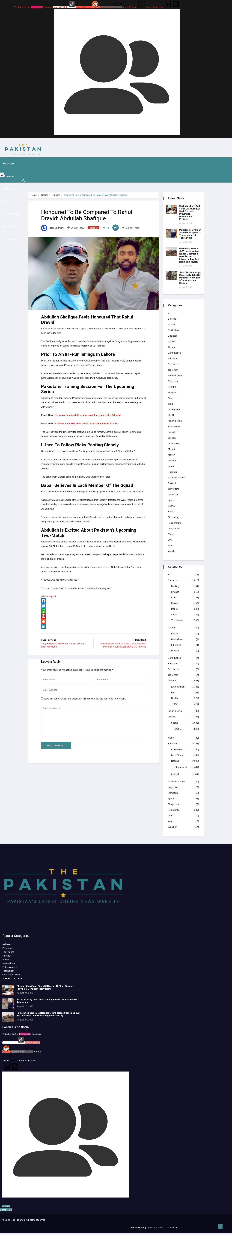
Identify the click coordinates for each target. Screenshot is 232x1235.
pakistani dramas (176, 477)
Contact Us (172, 1227)
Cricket (56, 195)
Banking (172, 319)
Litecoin (172, 438)
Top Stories (174, 528)
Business (8, 176)
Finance (172, 392)
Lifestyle (172, 432)
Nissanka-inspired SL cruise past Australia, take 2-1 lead (88, 415)
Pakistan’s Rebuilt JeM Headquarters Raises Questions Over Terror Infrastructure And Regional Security (189, 255)
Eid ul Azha (173, 364)
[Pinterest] (93, 616)
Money (171, 455)
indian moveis (175, 421)
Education (173, 358)
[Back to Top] (220, 1226)
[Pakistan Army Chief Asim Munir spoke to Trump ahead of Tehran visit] (171, 233)
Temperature (174, 523)
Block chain (173, 330)
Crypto (171, 347)
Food (170, 398)
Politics (7, 188)
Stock (171, 511)
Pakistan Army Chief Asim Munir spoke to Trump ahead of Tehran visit (190, 234)
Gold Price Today (11, 974)
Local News (174, 443)
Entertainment (12, 226)
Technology (10, 239)
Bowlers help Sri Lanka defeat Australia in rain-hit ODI (86, 423)
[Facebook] (93, 600)
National (172, 460)
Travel (171, 534)
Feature (172, 387)
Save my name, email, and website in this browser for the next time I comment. (85, 698)
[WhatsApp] (93, 610)
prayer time (173, 489)
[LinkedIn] (93, 626)
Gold (170, 404)
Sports (7, 201)
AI (169, 313)
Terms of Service (155, 1227)
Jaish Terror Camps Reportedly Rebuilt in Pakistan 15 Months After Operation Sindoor (190, 278)
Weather (172, 551)
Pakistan (8, 163)
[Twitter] (93, 605)
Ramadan (173, 494)
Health (171, 415)
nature (171, 466)
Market (171, 449)
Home (34, 195)
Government (174, 409)
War (170, 545)
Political (172, 483)
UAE (170, 540)
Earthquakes (174, 353)
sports (171, 500)
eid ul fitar (173, 370)
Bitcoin (171, 324)
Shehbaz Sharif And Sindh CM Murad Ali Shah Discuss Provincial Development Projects (189, 212)
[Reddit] (93, 621)
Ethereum (173, 381)
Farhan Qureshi (56, 228)
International (11, 213)
